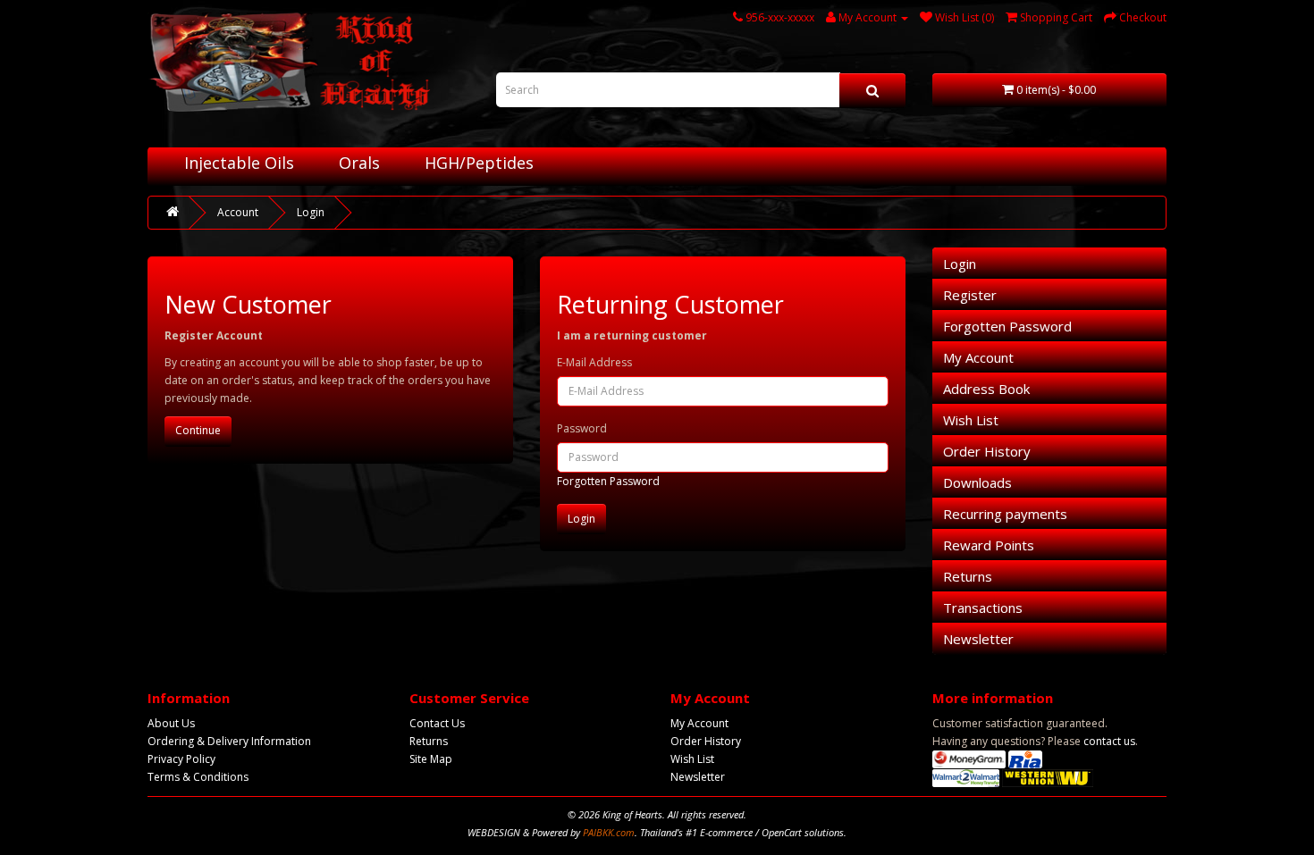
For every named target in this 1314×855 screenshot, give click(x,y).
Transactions (983, 607)
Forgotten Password (608, 481)
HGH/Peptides (479, 162)
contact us (1109, 741)
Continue (198, 430)
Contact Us (437, 723)
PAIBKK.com (609, 832)
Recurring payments (1005, 514)
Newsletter (978, 639)
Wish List (970, 420)
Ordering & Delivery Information (229, 741)
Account (237, 212)
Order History (987, 451)
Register (970, 295)
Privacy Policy (181, 759)
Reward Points (988, 545)
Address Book (986, 389)
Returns (967, 576)
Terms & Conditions (197, 776)
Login (310, 212)
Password (582, 428)
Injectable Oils (239, 162)
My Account (978, 357)
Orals (359, 162)
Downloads (977, 482)
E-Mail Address (594, 362)
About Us (171, 723)
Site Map (430, 759)
